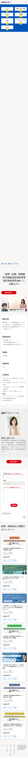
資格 (7, 20)
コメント (12, 487)
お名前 (12, 473)
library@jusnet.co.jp (10, 398)
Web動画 (7, 748)
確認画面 (14, 505)
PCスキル (7, 14)
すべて (7, 8)
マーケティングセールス (21, 20)
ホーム (2, 745)
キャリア (7, 27)
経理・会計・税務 (20, 8)
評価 (4, 480)
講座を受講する (9, 292)
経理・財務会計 (14, 749)
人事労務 (21, 14)
